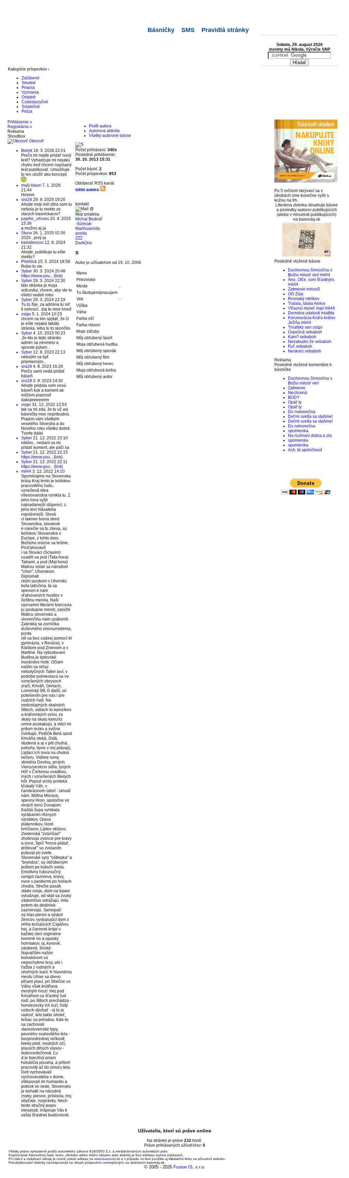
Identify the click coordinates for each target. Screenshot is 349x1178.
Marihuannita (87, 228)
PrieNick (29, 261)
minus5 (313, 289)
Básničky (161, 30)
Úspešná (296, 332)
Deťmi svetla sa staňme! (310, 416)
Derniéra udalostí (304, 313)
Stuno (26, 233)
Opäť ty (295, 402)
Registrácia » (19, 126)
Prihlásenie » (19, 122)
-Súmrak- (83, 223)
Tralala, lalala (300, 303)
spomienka (298, 430)
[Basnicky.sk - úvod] (43, 8)
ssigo (26, 314)
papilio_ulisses (35, 218)
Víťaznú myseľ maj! (306, 308)
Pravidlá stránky (225, 30)
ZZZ (78, 238)
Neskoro (296, 351)
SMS (188, 30)
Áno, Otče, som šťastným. (311, 279)
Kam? (293, 336)
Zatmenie (296, 289)
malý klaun (31, 185)
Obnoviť (36, 141)
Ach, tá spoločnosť (305, 449)
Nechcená (297, 392)
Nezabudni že (301, 341)
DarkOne (83, 242)
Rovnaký (296, 298)
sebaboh (314, 332)
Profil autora (100, 126)
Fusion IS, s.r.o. (189, 1166)
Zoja (299, 294)
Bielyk (26, 150)
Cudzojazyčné (34, 101)
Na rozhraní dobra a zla (310, 435)
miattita (327, 313)
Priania (28, 87)
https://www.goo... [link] (42, 466)
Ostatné (28, 97)
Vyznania (30, 92)
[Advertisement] (132, 50)
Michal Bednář (88, 219)
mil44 (26, 471)
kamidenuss (32, 242)
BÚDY (294, 397)
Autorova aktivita (104, 130)
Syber (26, 271)
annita (81, 233)
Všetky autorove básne (110, 135)
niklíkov (312, 298)
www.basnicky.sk (107, 1159)
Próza (26, 111)
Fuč (291, 346)
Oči (291, 294)
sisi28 (26, 199)
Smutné (28, 82)
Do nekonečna (301, 411)
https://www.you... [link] (41, 275)
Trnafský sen (300, 327)
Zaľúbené (30, 78)
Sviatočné (30, 106)
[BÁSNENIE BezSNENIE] (306, 256)
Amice (319, 303)
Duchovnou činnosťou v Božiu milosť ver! (310, 272)
